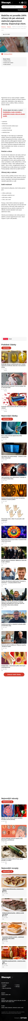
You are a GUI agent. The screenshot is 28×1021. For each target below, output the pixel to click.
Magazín (9, 26)
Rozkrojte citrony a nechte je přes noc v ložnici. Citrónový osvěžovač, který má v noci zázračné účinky (13, 366)
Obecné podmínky (6, 988)
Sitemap (17, 986)
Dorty (10, 994)
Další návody (6, 801)
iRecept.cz (3, 26)
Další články (6, 348)
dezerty (4, 924)
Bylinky (6, 1007)
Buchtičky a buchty (7, 876)
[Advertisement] (14, 81)
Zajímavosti (15, 1007)
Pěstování (3, 1001)
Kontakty (4, 985)
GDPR (4, 986)
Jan (3, 34)
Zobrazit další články (14, 674)
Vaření (7, 1001)
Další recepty (6, 871)
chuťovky (3, 994)
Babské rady (3, 1000)
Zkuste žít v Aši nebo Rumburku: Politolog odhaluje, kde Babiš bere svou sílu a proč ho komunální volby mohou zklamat (12, 603)
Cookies (17, 985)
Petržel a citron (7, 60)
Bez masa (5, 948)
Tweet (10, 338)
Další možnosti (7, 64)
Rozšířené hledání (22, 9)
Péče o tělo (19, 1000)
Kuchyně (15, 1000)
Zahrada (9, 1001)
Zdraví (13, 1001)
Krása (7, 1000)
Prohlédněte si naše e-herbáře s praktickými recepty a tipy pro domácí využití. (14, 114)
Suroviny (19, 1007)
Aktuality (2, 1007)
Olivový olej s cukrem (8, 62)
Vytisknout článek (8, 54)
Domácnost (11, 1000)
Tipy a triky (24, 1000)
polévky (6, 994)
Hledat (24, 7)
